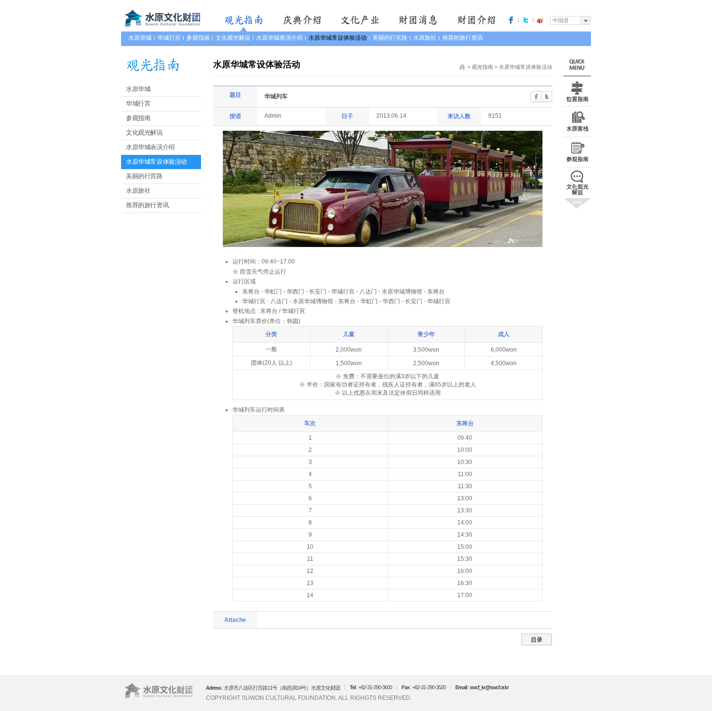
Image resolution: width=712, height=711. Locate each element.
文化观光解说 (233, 37)
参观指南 (198, 37)
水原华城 (140, 37)
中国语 (561, 20)
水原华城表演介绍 (279, 37)
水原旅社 (424, 37)
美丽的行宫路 (389, 37)
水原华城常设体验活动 (338, 37)
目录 (536, 639)
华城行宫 (169, 37)
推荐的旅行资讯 (462, 37)
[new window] (511, 19)
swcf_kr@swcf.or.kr (489, 687)
